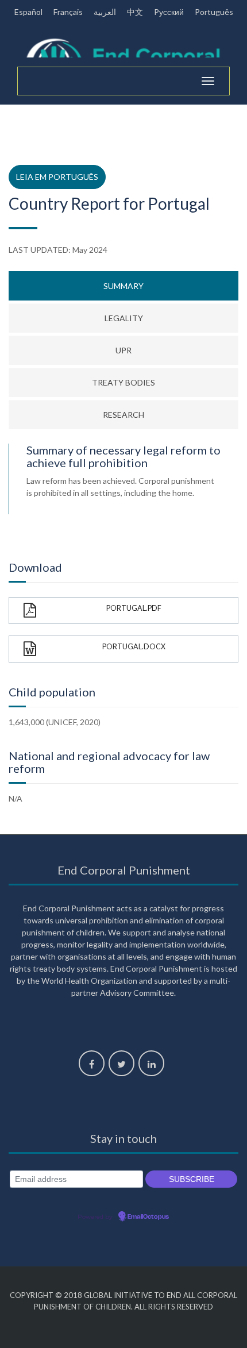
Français (68, 11)
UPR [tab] (123, 350)
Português (214, 11)
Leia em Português (57, 177)
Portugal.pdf (133, 608)
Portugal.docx (133, 646)
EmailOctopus (148, 1217)
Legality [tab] (124, 318)
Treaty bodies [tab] (123, 382)
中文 (135, 11)
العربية (105, 11)
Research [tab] (123, 414)
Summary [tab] (123, 286)
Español (28, 11)
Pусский (169, 11)
